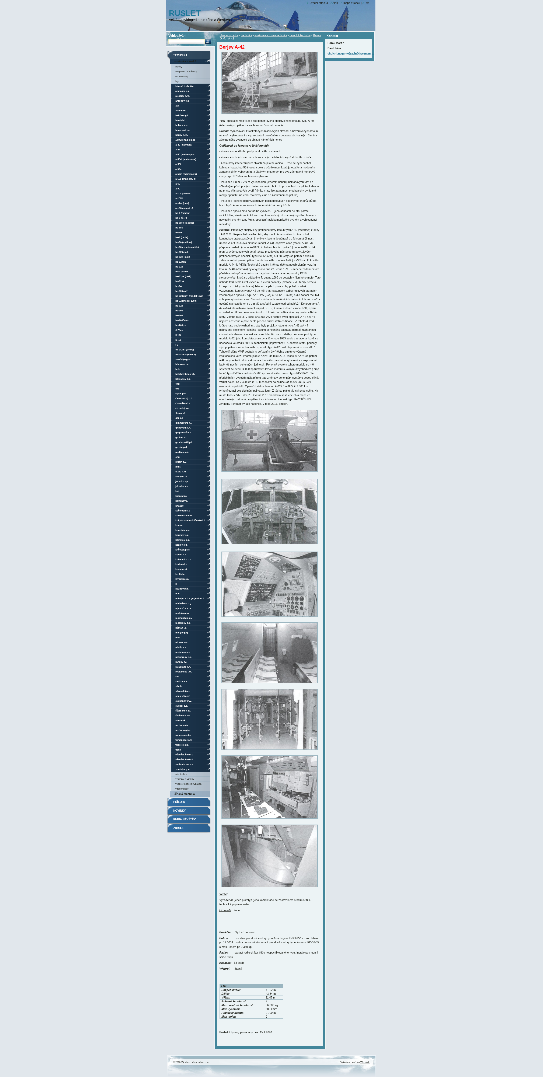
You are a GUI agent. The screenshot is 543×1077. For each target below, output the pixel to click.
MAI (177, 593)
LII (176, 584)
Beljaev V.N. (181, 125)
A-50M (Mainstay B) (186, 174)
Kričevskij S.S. (182, 549)
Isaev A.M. (180, 471)
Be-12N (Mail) (182, 257)
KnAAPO (179, 505)
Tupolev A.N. (182, 745)
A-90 (177, 188)
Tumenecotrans (183, 740)
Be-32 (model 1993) (186, 301)
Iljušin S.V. (180, 462)
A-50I (178, 164)
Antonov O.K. (182, 100)
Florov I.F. (180, 413)
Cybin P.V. (180, 393)
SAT (177, 676)
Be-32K (179, 305)
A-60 (177, 183)
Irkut (178, 466)
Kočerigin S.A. (182, 510)
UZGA (178, 749)
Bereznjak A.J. (182, 130)
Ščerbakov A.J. (183, 710)
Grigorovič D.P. (183, 432)
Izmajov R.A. (181, 476)
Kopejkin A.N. (182, 530)
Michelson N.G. (183, 603)
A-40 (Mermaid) (183, 144)
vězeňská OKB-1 (184, 754)
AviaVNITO (180, 110)
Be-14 (178, 286)
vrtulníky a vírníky (184, 779)
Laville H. (180, 574)
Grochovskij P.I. (184, 442)
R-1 (176, 344)
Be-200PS (180, 325)
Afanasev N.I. (182, 91)
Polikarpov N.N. (183, 657)
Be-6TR (178, 232)
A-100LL (179, 198)
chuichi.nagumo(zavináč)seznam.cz (351, 53)
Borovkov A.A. (182, 379)
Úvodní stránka (229, 35)
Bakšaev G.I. (182, 115)
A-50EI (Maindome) (185, 159)
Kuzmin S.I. (181, 569)
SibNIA (178, 686)
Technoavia (181, 725)
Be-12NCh (180, 261)
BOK (177, 369)
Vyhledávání (177, 35)
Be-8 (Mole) (181, 237)
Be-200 (179, 315)
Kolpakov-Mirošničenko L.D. (190, 520)
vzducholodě (182, 788)
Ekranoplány (181, 76)
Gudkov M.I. (182, 452)
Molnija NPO (182, 613)
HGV (177, 81)
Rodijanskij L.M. (183, 671)
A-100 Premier (182, 193)
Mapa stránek (351, 2)
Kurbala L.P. (181, 564)
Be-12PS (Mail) (183, 276)
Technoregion (182, 730)
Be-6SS (179, 227)
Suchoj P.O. (181, 705)
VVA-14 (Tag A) (182, 359)
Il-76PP (179, 330)
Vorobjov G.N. (182, 769)
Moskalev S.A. (182, 623)
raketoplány (181, 774)
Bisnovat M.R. (182, 364)
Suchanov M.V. (183, 701)
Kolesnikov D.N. (183, 515)
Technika (246, 35)
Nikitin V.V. (180, 647)
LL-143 (178, 335)
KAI (177, 491)
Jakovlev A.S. (182, 486)
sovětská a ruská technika (271, 35)
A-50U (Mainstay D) (185, 179)
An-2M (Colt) (182, 203)
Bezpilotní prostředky (186, 71)
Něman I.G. (181, 627)
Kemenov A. (181, 501)
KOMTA (178, 525)
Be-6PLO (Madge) (184, 222)
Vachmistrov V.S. (184, 764)
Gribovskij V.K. (183, 427)
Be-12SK (179, 281)
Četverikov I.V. (182, 403)
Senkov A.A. (181, 681)
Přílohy (179, 802)
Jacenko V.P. (182, 481)
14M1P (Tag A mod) (185, 140)
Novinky (179, 810)
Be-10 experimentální (187, 247)
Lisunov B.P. (182, 588)
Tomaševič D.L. (183, 735)
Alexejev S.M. (182, 96)
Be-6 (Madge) (182, 213)
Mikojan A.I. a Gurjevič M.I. (189, 598)
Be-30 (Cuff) (181, 291)
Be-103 (179, 310)
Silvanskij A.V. (182, 691)
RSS (367, 2)
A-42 (177, 149)
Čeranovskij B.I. (183, 398)
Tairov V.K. (180, 720)
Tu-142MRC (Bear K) (185, 354)
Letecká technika (300, 35)
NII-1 (177, 637)
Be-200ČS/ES (182, 320)
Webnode (365, 1062)
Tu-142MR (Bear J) (184, 349)
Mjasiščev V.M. (183, 608)
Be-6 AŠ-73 (181, 218)
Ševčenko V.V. (182, 715)
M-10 (178, 340)
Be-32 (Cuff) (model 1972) (189, 296)
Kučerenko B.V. (183, 559)
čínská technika (184, 793)
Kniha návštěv (184, 819)
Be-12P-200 (181, 271)
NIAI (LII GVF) (181, 632)
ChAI (177, 457)
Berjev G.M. (181, 135)
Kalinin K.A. (181, 496)
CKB (177, 388)
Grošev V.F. (181, 437)
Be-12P (179, 266)
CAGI (177, 383)
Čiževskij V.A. (182, 408)
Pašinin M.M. (182, 652)
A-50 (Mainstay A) (185, 154)
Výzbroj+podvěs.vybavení (188, 784)
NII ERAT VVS (181, 642)
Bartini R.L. (180, 120)
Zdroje (178, 828)
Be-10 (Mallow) (183, 242)
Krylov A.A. (181, 554)
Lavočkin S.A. (182, 579)
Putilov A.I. (181, 662)
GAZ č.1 (179, 418)
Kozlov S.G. (181, 544)
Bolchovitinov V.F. (185, 374)
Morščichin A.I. (183, 618)
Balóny (178, 66)
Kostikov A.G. (182, 540)
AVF (177, 105)
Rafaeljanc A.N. (183, 666)
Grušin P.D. (181, 447)
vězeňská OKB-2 (184, 759)
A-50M (178, 169)
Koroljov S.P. (182, 535)
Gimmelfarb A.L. (183, 423)
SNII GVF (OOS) (182, 696)
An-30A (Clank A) (184, 208)
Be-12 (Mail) (182, 252)
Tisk (335, 2)
